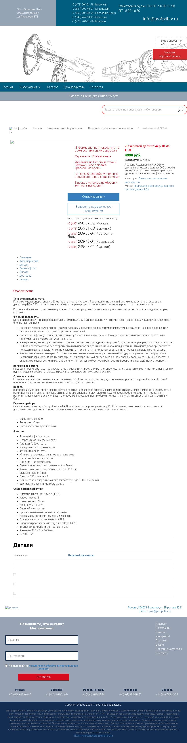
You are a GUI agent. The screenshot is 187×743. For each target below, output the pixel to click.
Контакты (96, 87)
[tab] (97, 257)
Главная (8, 87)
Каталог (52, 87)
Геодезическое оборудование (65, 128)
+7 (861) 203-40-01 (83, 8)
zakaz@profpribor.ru (159, 611)
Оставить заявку (93, 196)
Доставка (25, 275)
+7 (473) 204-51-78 (83, 4)
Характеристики (29, 261)
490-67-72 (81, 223)
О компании (163, 627)
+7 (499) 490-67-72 (20, 694)
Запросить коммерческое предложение (93, 209)
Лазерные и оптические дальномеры (110, 128)
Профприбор (20, 128)
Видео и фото (28, 268)
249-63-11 (81, 246)
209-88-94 (81, 233)
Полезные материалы (169, 648)
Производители (74, 87)
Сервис (24, 279)
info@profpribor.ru (160, 19)
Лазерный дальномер (81, 555)
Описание (25, 257)
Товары (37, 128)
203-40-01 (81, 241)
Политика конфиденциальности (93, 735)
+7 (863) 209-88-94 (83, 12)
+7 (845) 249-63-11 (83, 17)
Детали (24, 264)
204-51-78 (81, 228)
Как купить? (163, 636)
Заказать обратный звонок (170, 54)
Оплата (24, 272)
